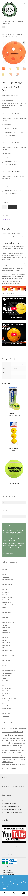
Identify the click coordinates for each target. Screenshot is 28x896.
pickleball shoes (19, 748)
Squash (5, 665)
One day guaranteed (8, 872)
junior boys (5, 745)
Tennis (4, 683)
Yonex (12, 768)
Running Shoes (6, 660)
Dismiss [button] (4, 888)
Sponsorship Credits (8, 663)
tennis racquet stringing (12, 764)
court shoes (8, 743)
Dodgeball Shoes (7, 602)
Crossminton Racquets (8, 597)
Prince (13, 750)
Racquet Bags (6, 647)
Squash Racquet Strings (9, 670)
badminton (14, 728)
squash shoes (13, 759)
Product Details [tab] (6, 219)
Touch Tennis (6, 695)
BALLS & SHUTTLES (11, 34)
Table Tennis (6, 680)
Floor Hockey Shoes (7, 610)
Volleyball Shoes (7, 708)
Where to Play (6, 713)
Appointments (6, 572)
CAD (3, 27)
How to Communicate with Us (11, 806)
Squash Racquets (7, 673)
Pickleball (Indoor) (18, 364)
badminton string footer (17, 740)
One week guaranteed (8, 874)
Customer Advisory (7, 599)
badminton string (6, 740)
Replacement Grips (7, 658)
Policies (5, 640)
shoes (23, 752)
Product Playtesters (8, 642)
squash (4, 755)
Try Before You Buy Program (9, 698)
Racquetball (6, 652)
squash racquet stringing (12, 757)
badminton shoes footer (18, 738)
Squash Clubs (6, 668)
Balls (4, 587)
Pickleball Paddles (7, 635)
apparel (3, 728)
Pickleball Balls (20, 34)
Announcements (7, 567)
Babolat (9, 728)
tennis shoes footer (17, 766)
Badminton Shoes (7, 582)
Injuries (5, 625)
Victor (4, 703)
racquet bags (17, 750)
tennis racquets (7, 762)
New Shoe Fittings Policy (10, 803)
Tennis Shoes (6, 690)
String (4, 678)
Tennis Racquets (7, 688)
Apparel (5, 569)
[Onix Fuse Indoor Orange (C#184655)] (14, 134)
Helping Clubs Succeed (8, 622)
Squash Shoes (6, 675)
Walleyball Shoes (7, 711)
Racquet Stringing (7, 650)
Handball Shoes (7, 620)
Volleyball (5, 705)
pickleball (10, 745)
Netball (5, 630)
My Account (4, 893)
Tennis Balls (6, 685)
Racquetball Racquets (8, 655)
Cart (21, 892)
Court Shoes (6, 594)
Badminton (6, 577)
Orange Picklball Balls (14, 105)
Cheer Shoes (6, 592)
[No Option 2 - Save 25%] (14, 157)
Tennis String (6, 693)
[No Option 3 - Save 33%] (14, 186)
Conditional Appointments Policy (12, 809)
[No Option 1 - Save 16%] (14, 128)
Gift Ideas (5, 617)
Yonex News (6, 716)
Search (14, 893)
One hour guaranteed (8, 870)
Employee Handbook (8, 604)
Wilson (8, 768)
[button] (24, 42)
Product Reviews (7, 645)
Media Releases (6, 627)
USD (6, 27)
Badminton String (7, 584)
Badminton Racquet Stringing (17, 735)
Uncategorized (6, 700)
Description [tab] (5, 215)
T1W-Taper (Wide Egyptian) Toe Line (13, 812)
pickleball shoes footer (7, 750)
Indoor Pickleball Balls (18, 103)
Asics (4, 574)
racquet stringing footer (12, 752)
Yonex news (18, 768)
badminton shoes (7, 738)
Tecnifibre (19, 759)
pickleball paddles (17, 745)
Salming (19, 752)
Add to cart (13, 207)
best (2, 743)
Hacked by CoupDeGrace (10, 800)
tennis (23, 759)
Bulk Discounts (8, 103)
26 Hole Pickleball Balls (9, 102)
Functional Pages (7, 615)
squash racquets (11, 755)
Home (4, 34)
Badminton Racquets (8, 579)
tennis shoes (11, 766)
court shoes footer (19, 743)
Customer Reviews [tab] (6, 224)
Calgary (5, 589)
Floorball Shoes (7, 612)
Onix (14, 372)
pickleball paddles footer (8, 748)
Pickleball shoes (7, 637)
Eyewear (5, 607)
